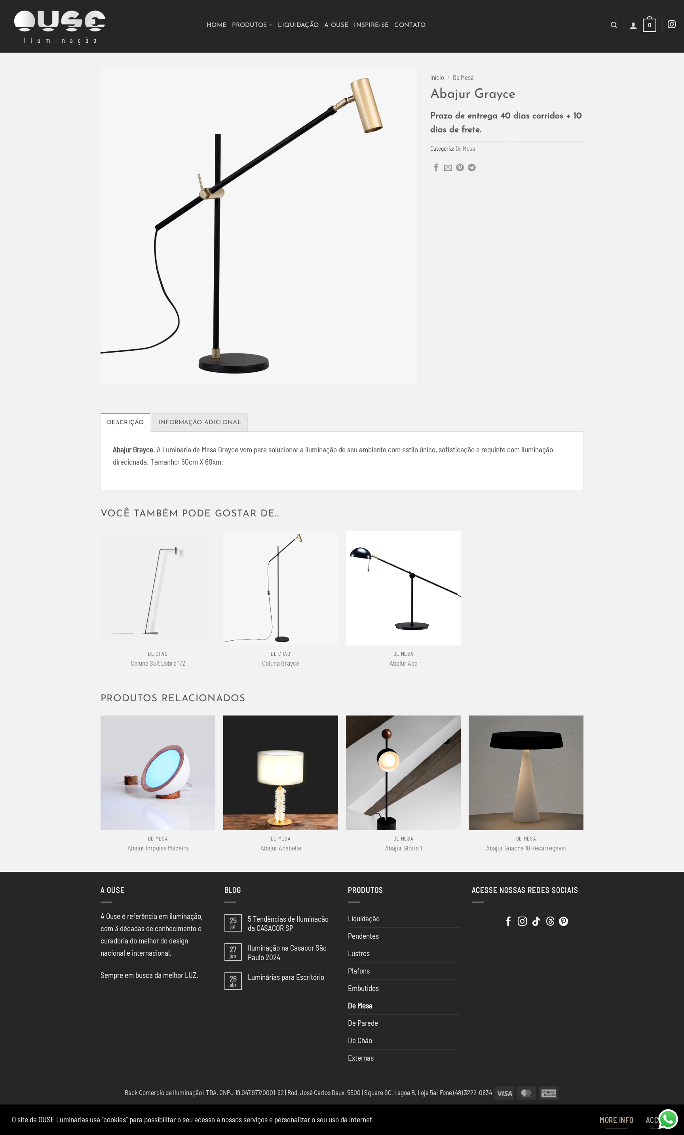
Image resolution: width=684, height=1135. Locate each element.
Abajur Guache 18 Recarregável (526, 848)
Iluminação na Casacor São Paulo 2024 (287, 952)
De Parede (363, 1022)
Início (437, 77)
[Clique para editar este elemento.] (481, 919)
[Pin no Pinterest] (460, 168)
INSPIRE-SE (371, 25)
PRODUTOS (249, 25)
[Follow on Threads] (550, 922)
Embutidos (363, 988)
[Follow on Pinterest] (563, 922)
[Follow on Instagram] (672, 25)
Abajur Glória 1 (403, 848)
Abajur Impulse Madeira (158, 848)
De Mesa (463, 77)
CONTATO (410, 25)
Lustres (359, 953)
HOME (216, 25)
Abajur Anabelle (280, 848)
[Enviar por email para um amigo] (448, 168)
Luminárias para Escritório (286, 976)
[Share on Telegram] (472, 168)
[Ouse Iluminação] (100, 26)
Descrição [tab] (125, 422)
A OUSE (336, 25)
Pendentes (363, 935)
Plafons (359, 970)
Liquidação (298, 25)
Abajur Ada (404, 663)
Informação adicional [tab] (199, 422)
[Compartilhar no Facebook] (436, 168)
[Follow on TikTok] (536, 922)
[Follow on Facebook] (508, 922)
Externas (361, 1057)
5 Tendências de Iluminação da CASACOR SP (288, 923)
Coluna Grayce (280, 663)
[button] (614, 25)
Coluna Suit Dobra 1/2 (158, 663)
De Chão (360, 1040)
